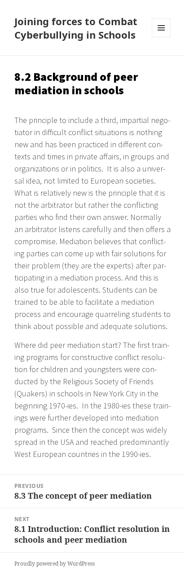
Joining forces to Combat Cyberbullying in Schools (75, 27)
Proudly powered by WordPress (54, 563)
